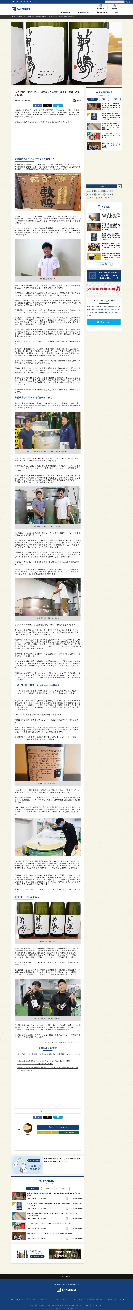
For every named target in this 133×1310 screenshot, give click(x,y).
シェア (38, 105)
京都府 (108, 191)
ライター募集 (78, 1299)
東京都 (90, 194)
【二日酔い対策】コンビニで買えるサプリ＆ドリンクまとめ (49, 1223)
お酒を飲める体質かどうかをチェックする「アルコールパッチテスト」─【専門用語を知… (53, 1214)
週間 (47, 1188)
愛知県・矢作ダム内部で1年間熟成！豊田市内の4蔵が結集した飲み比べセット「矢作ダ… (55, 1204)
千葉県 (108, 194)
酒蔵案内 (27, 101)
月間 (63, 1188)
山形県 (90, 198)
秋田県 (108, 198)
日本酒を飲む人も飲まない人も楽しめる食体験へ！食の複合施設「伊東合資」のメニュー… (54, 1194)
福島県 (99, 198)
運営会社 (33, 1299)
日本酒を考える (101, 12)
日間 (32, 1188)
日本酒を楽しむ (83, 12)
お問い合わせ (45, 1299)
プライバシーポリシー (61, 1299)
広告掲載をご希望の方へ (95, 1299)
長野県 (99, 194)
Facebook (129, 2)
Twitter (127, 2)
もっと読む (104, 264)
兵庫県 (99, 191)
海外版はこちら (113, 1299)
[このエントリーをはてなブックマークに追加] (58, 105)
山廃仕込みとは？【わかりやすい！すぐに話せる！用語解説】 (50, 1233)
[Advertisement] (48, 140)
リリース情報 (42, 1198)
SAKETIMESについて (18, 1299)
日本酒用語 (41, 1238)
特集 (116, 12)
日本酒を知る (65, 12)
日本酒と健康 (42, 1218)
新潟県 (90, 191)
